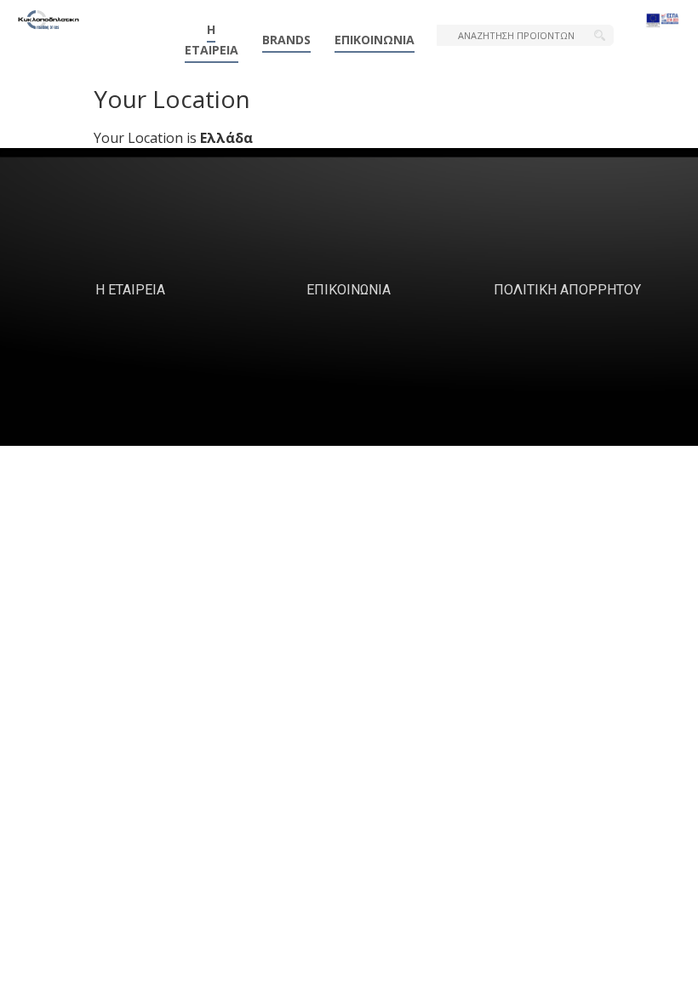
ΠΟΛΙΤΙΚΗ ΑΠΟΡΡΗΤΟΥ (567, 290)
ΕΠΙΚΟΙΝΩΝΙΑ (375, 39)
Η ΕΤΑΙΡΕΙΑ (211, 39)
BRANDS (286, 39)
